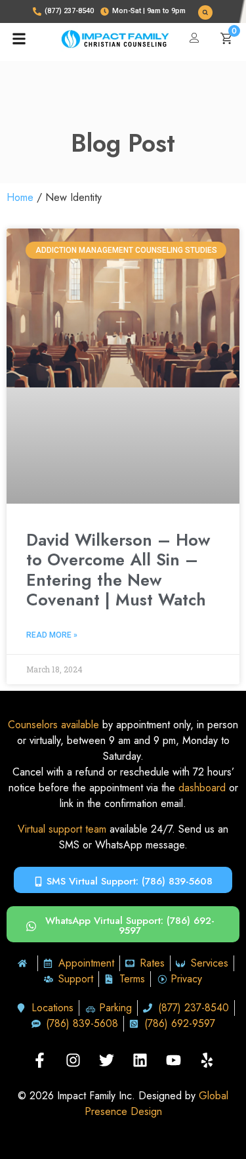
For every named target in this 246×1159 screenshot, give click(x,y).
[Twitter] (106, 1060)
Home (20, 197)
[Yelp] (207, 1060)
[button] (205, 12)
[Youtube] (173, 1060)
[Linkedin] (140, 1060)
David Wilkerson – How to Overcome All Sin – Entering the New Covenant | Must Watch (118, 569)
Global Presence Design (157, 1103)
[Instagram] (73, 1060)
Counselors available (53, 724)
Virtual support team (62, 829)
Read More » (51, 635)
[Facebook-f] (39, 1060)
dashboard (202, 787)
